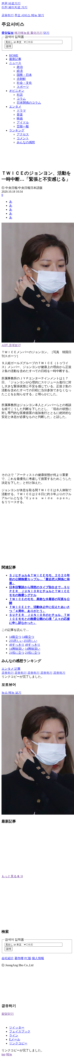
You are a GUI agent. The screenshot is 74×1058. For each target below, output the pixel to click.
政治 (20, 67)
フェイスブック (19, 1031)
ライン (13, 1035)
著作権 (19, 958)
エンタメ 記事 (11, 668)
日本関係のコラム (29, 102)
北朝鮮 (21, 78)
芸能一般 (23, 126)
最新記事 (15, 59)
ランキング (16, 130)
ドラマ (21, 110)
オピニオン (16, 90)
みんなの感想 (26, 142)
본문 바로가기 (11, 3)
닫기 (46, 32)
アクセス (23, 134)
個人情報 (38, 958)
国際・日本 (24, 74)
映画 (20, 118)
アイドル (23, 122)
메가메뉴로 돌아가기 (28, 32)
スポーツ (23, 86)
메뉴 (9, 1054)
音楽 (20, 114)
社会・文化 (24, 82)
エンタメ (15, 106)
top (3, 1054)
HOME (13, 55)
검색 (8, 46)
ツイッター (16, 1027)
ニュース (15, 63)
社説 (20, 94)
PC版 (27, 958)
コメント (23, 138)
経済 (20, 71)
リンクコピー (18, 1043)
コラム (21, 98)
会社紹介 (8, 958)
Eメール (14, 1039)
